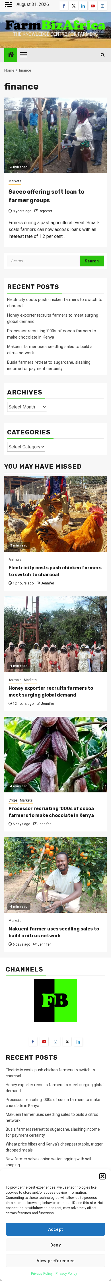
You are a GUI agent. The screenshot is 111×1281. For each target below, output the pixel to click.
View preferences (56, 1260)
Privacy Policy (42, 1274)
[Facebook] (32, 1041)
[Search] (102, 54)
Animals (15, 560)
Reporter (45, 211)
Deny (55, 1245)
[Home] (11, 55)
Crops (13, 800)
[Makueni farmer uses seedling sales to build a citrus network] (55, 875)
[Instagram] (55, 1041)
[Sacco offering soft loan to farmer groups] (55, 135)
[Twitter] (67, 1041)
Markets (15, 181)
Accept (55, 1229)
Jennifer (47, 583)
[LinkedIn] (78, 1041)
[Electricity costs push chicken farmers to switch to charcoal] (55, 514)
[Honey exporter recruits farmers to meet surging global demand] (55, 634)
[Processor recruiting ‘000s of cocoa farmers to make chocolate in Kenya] (55, 754)
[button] (102, 1176)
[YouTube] (44, 1041)
